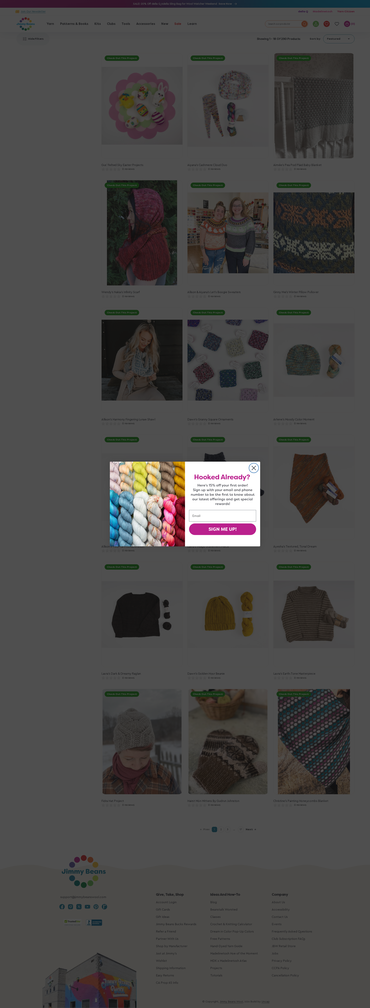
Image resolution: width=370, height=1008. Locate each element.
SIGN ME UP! (223, 529)
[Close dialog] (254, 468)
